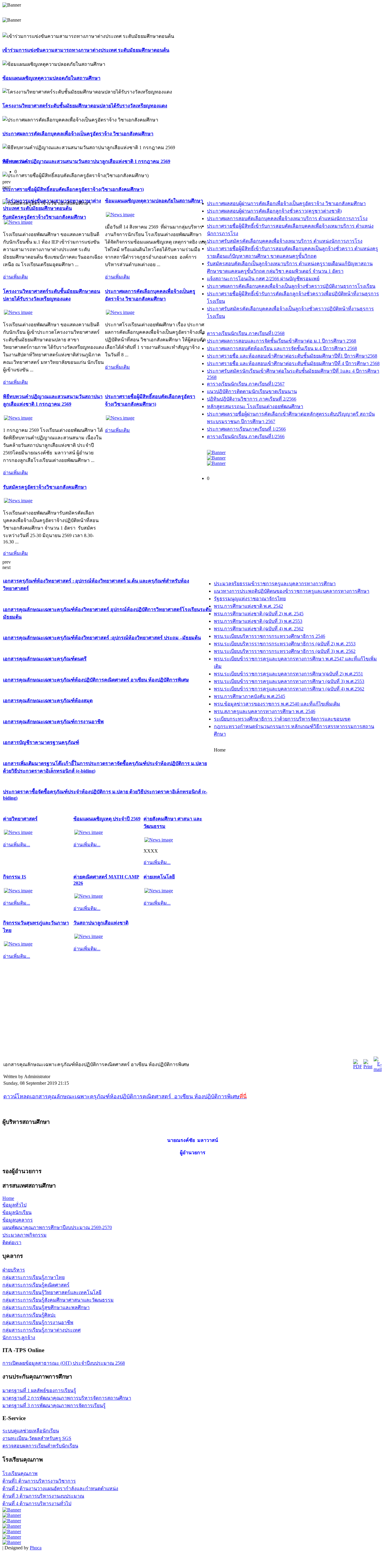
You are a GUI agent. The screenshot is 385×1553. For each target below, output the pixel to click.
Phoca (36, 1547)
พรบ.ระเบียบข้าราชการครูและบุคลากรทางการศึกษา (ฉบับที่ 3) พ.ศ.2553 (289, 681)
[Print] (367, 1066)
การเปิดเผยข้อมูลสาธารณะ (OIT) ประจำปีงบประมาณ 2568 (63, 1363)
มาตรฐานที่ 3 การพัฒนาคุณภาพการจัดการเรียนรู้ (54, 1405)
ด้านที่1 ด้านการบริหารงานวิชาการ (39, 1481)
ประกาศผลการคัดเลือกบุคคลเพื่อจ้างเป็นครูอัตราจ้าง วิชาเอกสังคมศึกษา (77, 133)
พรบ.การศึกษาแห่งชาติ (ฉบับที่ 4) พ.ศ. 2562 (258, 628)
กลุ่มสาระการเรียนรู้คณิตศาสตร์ (35, 1284)
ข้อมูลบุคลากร (17, 1219)
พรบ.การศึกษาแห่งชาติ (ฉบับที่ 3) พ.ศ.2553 (258, 621)
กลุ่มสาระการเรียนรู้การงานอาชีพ (37, 1322)
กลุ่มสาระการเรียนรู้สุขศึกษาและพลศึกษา (46, 1307)
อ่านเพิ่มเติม (15, 276)
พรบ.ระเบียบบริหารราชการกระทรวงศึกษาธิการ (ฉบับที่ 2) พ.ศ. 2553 (285, 643)
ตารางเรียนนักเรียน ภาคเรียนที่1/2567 (246, 383)
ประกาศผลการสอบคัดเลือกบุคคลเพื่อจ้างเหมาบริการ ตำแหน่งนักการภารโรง (287, 218)
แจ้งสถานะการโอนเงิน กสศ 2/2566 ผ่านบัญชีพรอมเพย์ (263, 278)
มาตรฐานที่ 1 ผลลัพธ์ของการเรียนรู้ (39, 1390)
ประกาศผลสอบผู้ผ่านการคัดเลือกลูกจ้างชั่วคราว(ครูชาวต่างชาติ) (274, 211)
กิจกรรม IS (14, 876)
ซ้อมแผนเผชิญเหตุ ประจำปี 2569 (106, 818)
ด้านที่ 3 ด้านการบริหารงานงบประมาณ (43, 1496)
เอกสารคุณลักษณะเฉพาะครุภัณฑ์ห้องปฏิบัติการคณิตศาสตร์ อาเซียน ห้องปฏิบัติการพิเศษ (96, 679)
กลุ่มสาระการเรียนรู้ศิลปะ (29, 1315)
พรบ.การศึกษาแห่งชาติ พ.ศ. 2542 (248, 606)
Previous (10, 161)
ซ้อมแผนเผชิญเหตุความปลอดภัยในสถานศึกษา (51, 78)
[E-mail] (378, 1069)
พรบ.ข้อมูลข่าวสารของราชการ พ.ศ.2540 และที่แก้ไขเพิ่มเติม (277, 703)
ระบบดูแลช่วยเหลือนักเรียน (30, 1430)
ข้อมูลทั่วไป (14, 1204)
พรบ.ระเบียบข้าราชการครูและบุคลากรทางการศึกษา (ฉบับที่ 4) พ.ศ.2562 (289, 688)
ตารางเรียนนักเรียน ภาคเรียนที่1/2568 (246, 333)
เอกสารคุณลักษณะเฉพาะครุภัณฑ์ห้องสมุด (48, 700)
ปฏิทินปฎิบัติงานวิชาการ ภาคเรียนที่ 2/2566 (251, 398)
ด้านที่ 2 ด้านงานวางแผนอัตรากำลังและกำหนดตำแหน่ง (60, 1488)
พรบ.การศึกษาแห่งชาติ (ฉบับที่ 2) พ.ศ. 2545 (258, 613)
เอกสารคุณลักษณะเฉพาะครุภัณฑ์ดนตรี (45, 658)
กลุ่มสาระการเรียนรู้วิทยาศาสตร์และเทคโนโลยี (51, 1292)
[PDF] (357, 1066)
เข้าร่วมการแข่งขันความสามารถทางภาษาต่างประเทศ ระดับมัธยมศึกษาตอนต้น (85, 50)
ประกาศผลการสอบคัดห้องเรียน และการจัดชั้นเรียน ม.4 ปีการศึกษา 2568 (282, 348)
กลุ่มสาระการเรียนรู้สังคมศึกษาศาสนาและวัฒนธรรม (58, 1299)
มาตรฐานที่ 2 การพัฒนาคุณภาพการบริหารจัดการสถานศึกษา (66, 1398)
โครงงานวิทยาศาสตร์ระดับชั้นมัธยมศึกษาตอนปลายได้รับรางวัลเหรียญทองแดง (84, 105)
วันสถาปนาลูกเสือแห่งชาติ (100, 922)
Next (24, 161)
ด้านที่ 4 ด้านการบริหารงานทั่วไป (36, 1503)
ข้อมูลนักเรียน (17, 1212)
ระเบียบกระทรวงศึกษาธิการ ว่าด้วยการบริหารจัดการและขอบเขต (282, 718)
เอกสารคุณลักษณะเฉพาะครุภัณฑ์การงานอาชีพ (53, 721)
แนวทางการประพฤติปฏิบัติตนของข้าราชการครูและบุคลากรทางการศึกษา (291, 591)
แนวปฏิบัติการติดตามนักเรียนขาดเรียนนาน (252, 391)
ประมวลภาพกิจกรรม (24, 1235)
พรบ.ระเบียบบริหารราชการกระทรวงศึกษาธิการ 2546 (269, 636)
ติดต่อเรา (11, 1242)
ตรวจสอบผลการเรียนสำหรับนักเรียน (40, 1445)
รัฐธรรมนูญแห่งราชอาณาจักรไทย (250, 598)
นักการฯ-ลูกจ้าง (18, 1337)
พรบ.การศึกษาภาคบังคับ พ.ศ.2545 (249, 696)
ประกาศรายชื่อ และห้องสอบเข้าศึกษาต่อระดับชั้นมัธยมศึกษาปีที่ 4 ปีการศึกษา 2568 (293, 363)
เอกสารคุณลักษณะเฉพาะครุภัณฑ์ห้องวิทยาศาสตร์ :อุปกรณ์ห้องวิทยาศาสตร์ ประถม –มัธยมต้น (102, 637)
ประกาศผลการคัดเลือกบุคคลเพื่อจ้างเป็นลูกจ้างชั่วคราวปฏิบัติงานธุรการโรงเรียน (291, 286)
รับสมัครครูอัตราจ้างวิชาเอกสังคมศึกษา (44, 217)
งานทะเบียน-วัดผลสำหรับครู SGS (36, 1438)
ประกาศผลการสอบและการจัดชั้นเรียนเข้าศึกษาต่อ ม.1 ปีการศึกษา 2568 (281, 340)
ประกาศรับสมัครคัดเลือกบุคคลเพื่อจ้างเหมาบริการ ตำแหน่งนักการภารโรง (284, 241)
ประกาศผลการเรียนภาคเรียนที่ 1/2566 (246, 429)
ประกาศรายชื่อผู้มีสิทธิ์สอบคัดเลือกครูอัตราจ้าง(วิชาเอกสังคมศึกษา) (73, 189)
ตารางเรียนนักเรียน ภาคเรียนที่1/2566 (246, 436)
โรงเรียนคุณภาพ (20, 1473)
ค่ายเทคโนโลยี (159, 876)
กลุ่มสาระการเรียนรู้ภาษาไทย (33, 1277)
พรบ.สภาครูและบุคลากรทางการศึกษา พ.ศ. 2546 (264, 711)
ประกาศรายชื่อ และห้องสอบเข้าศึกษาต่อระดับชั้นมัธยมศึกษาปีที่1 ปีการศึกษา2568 (292, 355)
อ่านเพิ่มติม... (16, 844)
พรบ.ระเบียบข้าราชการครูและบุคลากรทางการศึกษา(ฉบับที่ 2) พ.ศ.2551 (288, 673)
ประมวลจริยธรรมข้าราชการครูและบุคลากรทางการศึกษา (275, 583)
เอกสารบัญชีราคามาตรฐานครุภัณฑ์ (41, 742)
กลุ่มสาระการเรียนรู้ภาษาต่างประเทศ (41, 1330)
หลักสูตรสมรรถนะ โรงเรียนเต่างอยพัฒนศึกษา (255, 406)
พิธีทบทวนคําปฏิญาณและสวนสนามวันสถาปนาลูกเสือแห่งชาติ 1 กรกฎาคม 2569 (86, 161)
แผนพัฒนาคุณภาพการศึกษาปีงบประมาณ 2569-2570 (57, 1227)
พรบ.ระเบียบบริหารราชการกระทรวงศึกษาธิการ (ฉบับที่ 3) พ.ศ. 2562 (285, 651)
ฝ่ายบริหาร (13, 1269)
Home (8, 1198)
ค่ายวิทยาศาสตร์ (20, 818)
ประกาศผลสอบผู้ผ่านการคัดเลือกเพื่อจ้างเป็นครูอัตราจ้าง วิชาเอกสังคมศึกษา (286, 203)
